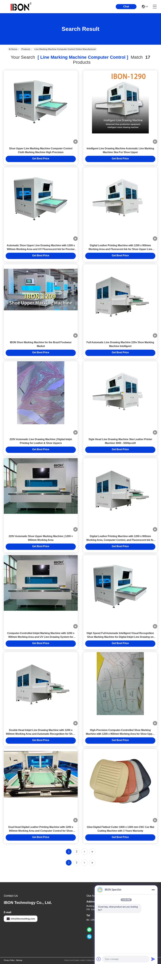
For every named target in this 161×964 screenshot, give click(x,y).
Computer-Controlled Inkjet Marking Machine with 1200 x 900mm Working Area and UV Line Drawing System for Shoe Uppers (40, 637)
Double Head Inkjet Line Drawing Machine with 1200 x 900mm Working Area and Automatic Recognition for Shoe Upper (40, 734)
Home (14, 49)
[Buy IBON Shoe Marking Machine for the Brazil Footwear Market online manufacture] (41, 289)
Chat (126, 6)
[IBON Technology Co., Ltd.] (21, 6)
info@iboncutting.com (23, 918)
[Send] (153, 959)
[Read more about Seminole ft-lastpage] (92, 862)
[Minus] (153, 890)
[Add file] (99, 959)
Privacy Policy (9, 960)
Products (25, 49)
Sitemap (19, 960)
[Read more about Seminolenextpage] (84, 862)
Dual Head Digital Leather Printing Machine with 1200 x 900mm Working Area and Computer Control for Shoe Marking (40, 831)
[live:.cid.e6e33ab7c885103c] (89, 937)
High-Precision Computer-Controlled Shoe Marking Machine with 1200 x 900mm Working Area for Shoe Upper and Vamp (120, 734)
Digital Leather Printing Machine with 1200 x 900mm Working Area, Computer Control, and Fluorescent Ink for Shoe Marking (120, 540)
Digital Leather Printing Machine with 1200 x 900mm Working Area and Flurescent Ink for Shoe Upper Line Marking (120, 249)
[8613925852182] (89, 930)
